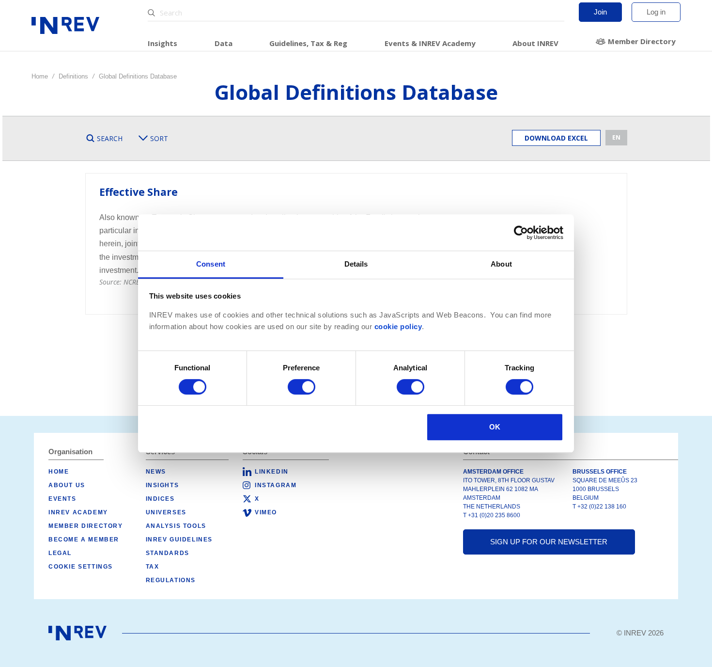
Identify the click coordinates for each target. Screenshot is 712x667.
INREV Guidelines (179, 539)
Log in (656, 12)
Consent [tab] (210, 264)
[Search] (152, 12)
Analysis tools (176, 526)
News (156, 471)
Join (600, 12)
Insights (162, 43)
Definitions (73, 76)
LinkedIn (272, 471)
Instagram (275, 485)
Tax (152, 566)
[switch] (301, 387)
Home (39, 76)
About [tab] (501, 264)
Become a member (83, 539)
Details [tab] (356, 264)
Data (223, 43)
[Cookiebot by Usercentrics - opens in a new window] (521, 232)
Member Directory (642, 41)
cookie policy (398, 327)
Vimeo (266, 512)
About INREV (535, 43)
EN (616, 137)
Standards (167, 553)
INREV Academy (78, 512)
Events (62, 498)
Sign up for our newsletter (548, 542)
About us (66, 485)
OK (494, 427)
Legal (60, 553)
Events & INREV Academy (430, 43)
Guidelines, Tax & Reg (308, 43)
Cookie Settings (80, 566)
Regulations (171, 580)
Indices (160, 498)
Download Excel (556, 138)
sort (159, 138)
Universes (166, 512)
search (110, 138)
